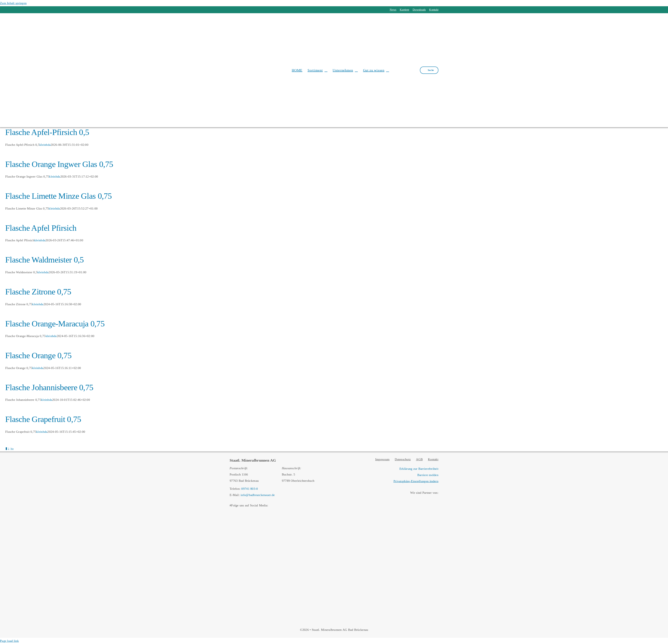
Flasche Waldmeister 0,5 (44, 259)
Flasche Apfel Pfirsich (40, 227)
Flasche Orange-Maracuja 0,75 (55, 323)
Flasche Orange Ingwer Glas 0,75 (59, 164)
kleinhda (45, 144)
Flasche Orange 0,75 (38, 355)
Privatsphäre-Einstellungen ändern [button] (415, 481)
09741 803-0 (249, 488)
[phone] (250, 9)
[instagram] (237, 9)
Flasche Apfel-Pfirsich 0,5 (47, 132)
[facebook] (231, 9)
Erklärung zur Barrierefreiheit (418, 468)
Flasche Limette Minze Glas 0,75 (58, 195)
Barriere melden (427, 475)
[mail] (243, 9)
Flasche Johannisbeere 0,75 (49, 387)
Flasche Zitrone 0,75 (38, 291)
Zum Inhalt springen (13, 3)
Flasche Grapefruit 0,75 (43, 419)
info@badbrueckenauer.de (258, 495)
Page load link (9, 641)
